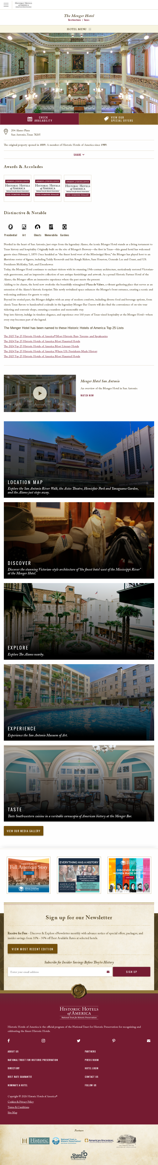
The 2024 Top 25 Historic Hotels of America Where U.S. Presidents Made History (50, 351)
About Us (13, 1051)
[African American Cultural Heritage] (28, 875)
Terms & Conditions (18, 1107)
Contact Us (91, 1076)
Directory (14, 1068)
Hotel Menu (77, 29)
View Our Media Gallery (23, 831)
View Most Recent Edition (32, 949)
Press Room (92, 1060)
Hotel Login (91, 1068)
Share (77, 155)
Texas (86, 19)
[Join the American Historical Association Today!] (79, 875)
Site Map (12, 1113)
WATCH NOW (87, 395)
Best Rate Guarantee (20, 1076)
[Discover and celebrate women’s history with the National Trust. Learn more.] (129, 875)
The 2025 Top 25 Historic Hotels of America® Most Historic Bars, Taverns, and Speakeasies (56, 336)
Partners (90, 1051)
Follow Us (91, 1085)
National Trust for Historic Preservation (33, 1060)
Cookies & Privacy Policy (21, 1102)
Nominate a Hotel (18, 1085)
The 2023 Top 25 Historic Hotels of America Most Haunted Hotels (42, 356)
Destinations (74, 19)
